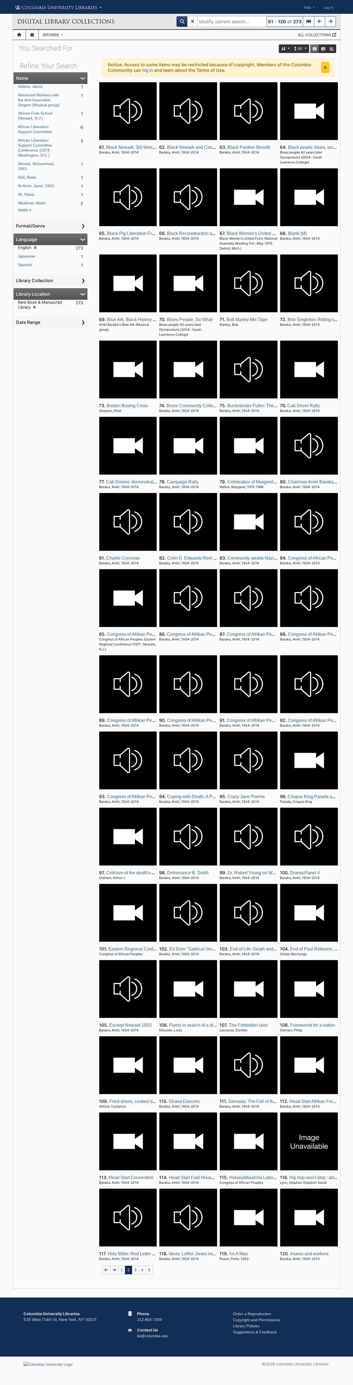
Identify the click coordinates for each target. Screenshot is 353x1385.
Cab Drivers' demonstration (132, 482)
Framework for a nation (312, 1025)
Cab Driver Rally (303, 405)
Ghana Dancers (184, 1101)
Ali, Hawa (26, 194)
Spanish (25, 265)
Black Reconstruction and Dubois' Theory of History (217, 233)
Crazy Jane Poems (246, 796)
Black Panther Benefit (249, 147)
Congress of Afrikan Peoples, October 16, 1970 (153, 796)
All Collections (315, 34)
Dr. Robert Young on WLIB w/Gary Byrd (266, 872)
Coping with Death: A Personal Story (202, 796)
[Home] (19, 35)
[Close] (325, 67)
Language (26, 239)
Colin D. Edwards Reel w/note (196, 558)
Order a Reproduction (252, 1314)
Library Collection (34, 280)
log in (147, 70)
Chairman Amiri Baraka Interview (320, 482)
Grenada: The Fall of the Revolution (263, 1101)
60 (300, 48)
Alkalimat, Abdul (32, 203)
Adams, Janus (30, 86)
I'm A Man (238, 1253)
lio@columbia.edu (152, 1336)
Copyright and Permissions (256, 1320)
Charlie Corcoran (123, 558)
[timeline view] (331, 48)
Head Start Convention (131, 1177)
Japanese (26, 256)
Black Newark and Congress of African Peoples (213, 147)
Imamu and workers (309, 1253)
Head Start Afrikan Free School (320, 1101)
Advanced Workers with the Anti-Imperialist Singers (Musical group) (39, 100)
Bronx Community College (192, 405)
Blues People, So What (189, 319)
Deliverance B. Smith (187, 872)
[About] (32, 35)
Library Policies (246, 1326)
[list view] (323, 48)
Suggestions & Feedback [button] (255, 1332)
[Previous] (319, 21)
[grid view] (314, 48)
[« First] (308, 21)
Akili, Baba (27, 177)
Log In (328, 8)
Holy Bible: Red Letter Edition (137, 1253)
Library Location (33, 294)
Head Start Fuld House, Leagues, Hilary (208, 1177)
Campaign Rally (183, 482)
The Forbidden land (248, 1025)
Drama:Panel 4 (305, 872)
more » (24, 210)
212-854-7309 (149, 1319)
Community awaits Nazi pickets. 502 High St (271, 558)
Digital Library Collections (65, 21)
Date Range (28, 322)
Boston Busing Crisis (127, 405)
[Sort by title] (286, 48)
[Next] (330, 21)
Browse (51, 34)
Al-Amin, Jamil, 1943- (36, 186)
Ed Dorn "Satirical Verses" (195, 949)
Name (22, 78)
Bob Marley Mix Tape (247, 319)
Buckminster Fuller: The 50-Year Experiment (270, 405)
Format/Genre (30, 226)
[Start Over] (192, 21)
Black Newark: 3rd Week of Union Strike (145, 147)
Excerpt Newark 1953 (130, 1025)
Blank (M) (297, 233)
